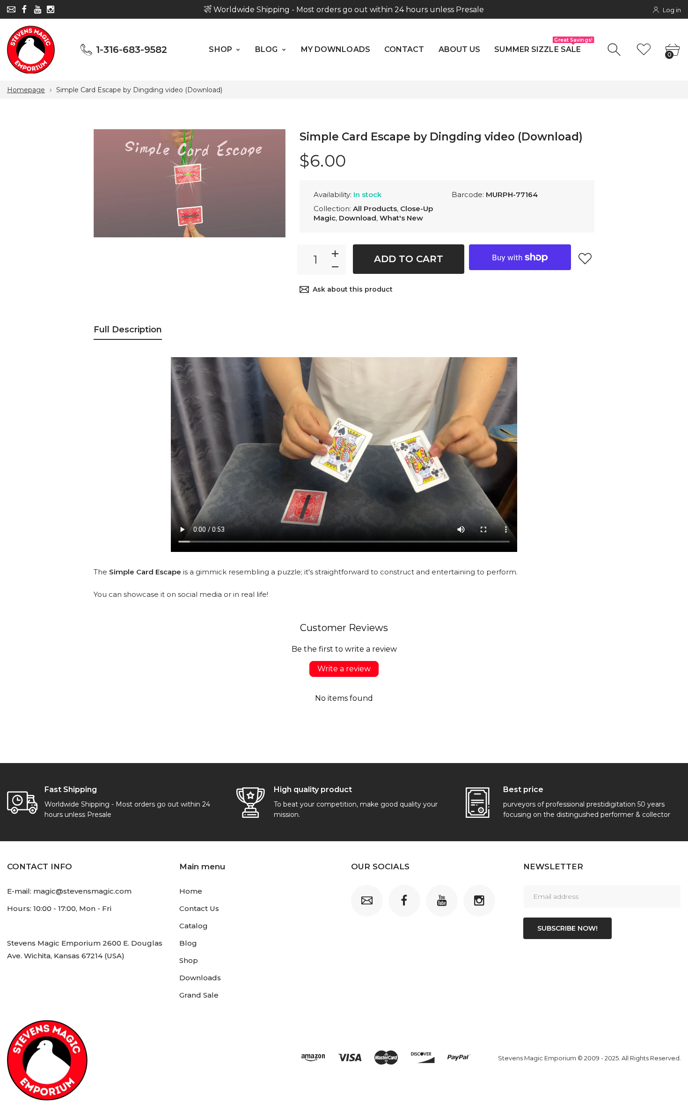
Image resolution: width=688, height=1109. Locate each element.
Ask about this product (353, 289)
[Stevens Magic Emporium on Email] (11, 9)
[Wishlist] (643, 50)
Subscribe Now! (567, 928)
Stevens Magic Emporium (537, 1058)
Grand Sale (199, 995)
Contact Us (199, 908)
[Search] (615, 50)
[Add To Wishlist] (585, 258)
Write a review (344, 668)
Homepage (26, 90)
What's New (401, 217)
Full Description (128, 329)
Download (357, 217)
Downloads (200, 977)
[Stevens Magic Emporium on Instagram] (50, 9)
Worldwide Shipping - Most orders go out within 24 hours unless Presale (348, 9)
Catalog (193, 925)
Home (190, 891)
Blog (188, 943)
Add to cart (408, 258)
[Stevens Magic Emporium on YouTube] (37, 9)
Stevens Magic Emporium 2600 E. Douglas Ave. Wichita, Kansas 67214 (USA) (84, 949)
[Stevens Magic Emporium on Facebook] (24, 9)
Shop (188, 960)
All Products (375, 208)
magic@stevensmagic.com (82, 891)
